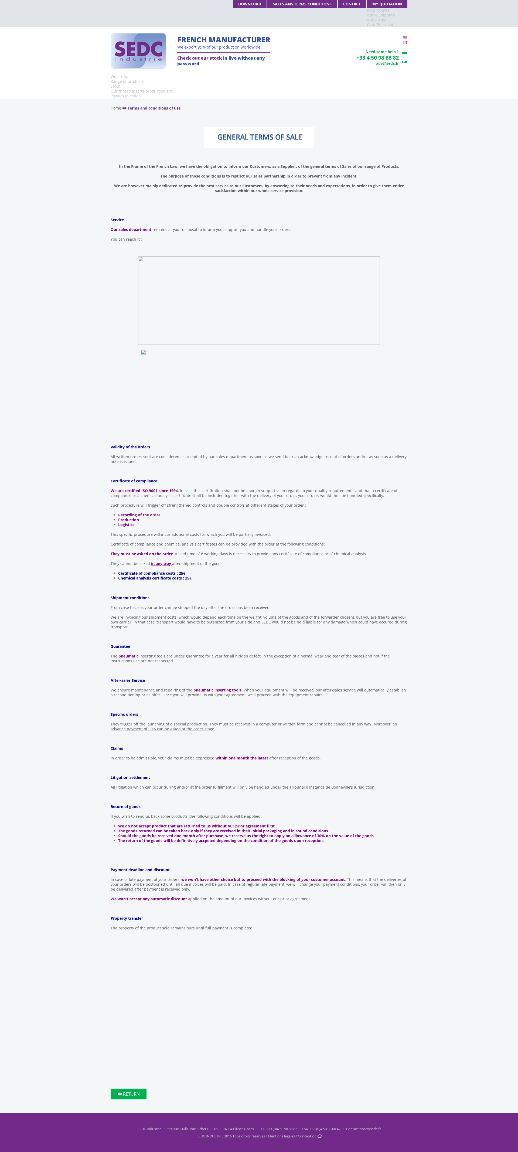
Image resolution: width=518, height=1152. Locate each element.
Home (116, 108)
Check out (384, 24)
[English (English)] (405, 37)
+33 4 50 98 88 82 (377, 57)
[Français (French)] (405, 42)
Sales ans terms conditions (302, 3)
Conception (307, 1136)
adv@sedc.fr (387, 63)
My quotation (387, 3)
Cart (370, 24)
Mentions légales (281, 1136)
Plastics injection (126, 95)
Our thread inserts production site (142, 91)
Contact (352, 3)
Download (249, 3)
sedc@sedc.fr (370, 1128)
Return (131, 1094)
